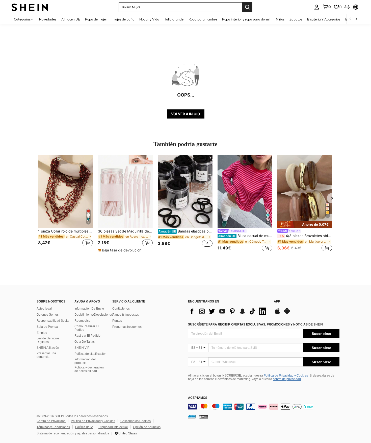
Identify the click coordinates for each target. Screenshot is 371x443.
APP (277, 301)
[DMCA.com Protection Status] (203, 416)
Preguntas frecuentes (127, 327)
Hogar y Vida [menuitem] (149, 19)
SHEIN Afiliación (48, 347)
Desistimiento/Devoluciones (93, 314)
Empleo (42, 333)
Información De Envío (89, 308)
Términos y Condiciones (53, 427)
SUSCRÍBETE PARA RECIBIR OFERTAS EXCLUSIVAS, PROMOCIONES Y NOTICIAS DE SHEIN (255, 324)
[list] (228, 311)
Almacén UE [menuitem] (70, 19)
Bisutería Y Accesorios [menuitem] (323, 19)
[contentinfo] (263, 407)
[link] (326, 7)
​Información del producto (85, 361)
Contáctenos (121, 308)
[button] (347, 7)
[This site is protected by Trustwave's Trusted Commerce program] (192, 416)
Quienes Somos (48, 314)
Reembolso (82, 320)
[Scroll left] (350, 19)
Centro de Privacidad (51, 421)
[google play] (286, 313)
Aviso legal (44, 308)
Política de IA (84, 427)
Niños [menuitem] (280, 19)
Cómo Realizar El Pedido (86, 328)
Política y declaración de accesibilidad (89, 369)
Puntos (117, 320)
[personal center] (317, 7)
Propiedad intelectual (113, 427)
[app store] (277, 313)
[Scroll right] (356, 19)
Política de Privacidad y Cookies (286, 375)
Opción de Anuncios (147, 427)
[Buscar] (247, 7)
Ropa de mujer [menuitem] (96, 19)
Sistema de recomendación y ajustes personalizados (73, 433)
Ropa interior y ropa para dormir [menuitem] (246, 19)
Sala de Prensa (47, 327)
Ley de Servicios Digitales (48, 340)
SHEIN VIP (81, 347)
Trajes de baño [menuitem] (123, 19)
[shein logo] (29, 7)
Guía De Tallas (84, 341)
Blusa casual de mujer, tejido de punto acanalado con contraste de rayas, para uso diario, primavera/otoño (245, 236)
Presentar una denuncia (46, 355)
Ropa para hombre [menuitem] (203, 19)
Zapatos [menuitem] (295, 19)
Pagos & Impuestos (125, 314)
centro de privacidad (287, 379)
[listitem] (65, 203)
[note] (120, 250)
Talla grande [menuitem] (173, 19)
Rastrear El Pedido (87, 335)
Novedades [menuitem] (47, 19)
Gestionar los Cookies (135, 421)
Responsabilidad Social (53, 320)
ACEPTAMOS (197, 398)
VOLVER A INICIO (185, 114)
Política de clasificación (90, 354)
